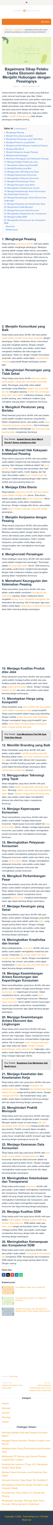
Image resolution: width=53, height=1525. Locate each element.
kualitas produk (9, 689)
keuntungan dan (9, 991)
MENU (47, 22)
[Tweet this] (8, 1275)
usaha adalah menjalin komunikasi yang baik (22, 337)
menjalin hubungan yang (20, 116)
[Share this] (4, 1275)
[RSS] (26, 2)
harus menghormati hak (36, 475)
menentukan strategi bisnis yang (35, 605)
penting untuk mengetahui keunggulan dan (30, 599)
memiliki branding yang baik (34, 753)
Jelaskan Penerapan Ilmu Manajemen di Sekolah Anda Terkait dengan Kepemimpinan (33, 1309)
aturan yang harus (35, 498)
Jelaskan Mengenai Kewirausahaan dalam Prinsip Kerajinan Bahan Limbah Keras (40, 1386)
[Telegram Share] (16, 1275)
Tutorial (5, 1421)
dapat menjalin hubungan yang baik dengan (28, 508)
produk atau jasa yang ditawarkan (32, 716)
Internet (5, 1403)
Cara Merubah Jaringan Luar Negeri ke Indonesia (30, 1299)
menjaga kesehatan (11, 1095)
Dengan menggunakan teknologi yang (32, 793)
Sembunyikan (20, 128)
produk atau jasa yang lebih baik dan (32, 964)
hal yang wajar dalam (18, 565)
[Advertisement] (26, 297)
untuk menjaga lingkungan (37, 1042)
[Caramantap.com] (26, 10)
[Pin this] (12, 1275)
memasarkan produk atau (13, 769)
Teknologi (6, 1417)
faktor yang (7, 1226)
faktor (41, 921)
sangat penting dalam (16, 686)
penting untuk (17, 897)
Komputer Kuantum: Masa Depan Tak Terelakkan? (25, 1479)
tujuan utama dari (10, 1001)
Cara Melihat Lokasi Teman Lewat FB (30, 1287)
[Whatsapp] (21, 1275)
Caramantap (13, 1376)
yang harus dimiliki (24, 243)
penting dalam (15, 860)
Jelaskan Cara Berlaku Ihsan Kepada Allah (12, 1385)
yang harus (28, 947)
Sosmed (5, 1412)
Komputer (6, 1408)
